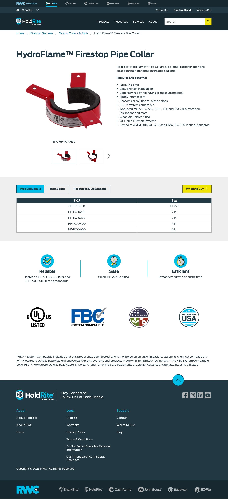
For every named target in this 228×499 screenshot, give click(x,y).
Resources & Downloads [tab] (89, 188)
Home (20, 33)
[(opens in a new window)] (70, 3)
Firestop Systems (41, 33)
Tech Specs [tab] (57, 188)
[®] (51, 3)
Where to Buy (195, 188)
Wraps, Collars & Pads (73, 33)
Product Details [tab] (30, 188)
